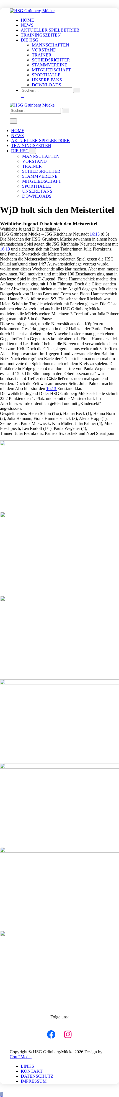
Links (27, 1066)
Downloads (46, 84)
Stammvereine (49, 65)
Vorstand (44, 50)
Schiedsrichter (51, 60)
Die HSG (30, 40)
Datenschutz (37, 1076)
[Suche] (76, 90)
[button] (65, 92)
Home (27, 20)
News (27, 25)
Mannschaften (50, 45)
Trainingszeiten (41, 35)
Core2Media (21, 1056)
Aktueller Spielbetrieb (50, 30)
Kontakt (32, 1071)
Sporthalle (46, 75)
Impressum (33, 1081)
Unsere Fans (47, 80)
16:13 (95, 234)
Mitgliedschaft (51, 70)
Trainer (41, 55)
